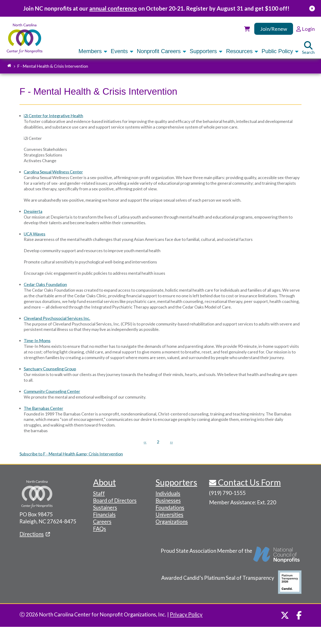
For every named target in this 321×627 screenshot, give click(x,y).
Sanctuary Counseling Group (50, 368)
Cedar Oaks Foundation (45, 284)
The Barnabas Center (43, 408)
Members (90, 51)
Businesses (168, 500)
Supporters (204, 51)
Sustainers (105, 507)
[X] (285, 615)
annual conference (113, 8)
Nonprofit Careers (159, 51)
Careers (102, 521)
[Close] (312, 8)
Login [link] (307, 29)
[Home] (24, 39)
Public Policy (278, 51)
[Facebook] (299, 615)
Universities (169, 514)
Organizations (172, 521)
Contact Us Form (248, 482)
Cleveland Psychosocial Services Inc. (57, 318)
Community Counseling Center (52, 391)
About (104, 482)
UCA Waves (34, 233)
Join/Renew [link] (273, 29)
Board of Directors (115, 500)
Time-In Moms (37, 340)
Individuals (168, 493)
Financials (104, 514)
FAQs (99, 528)
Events (120, 51)
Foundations (170, 507)
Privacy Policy (186, 614)
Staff (99, 493)
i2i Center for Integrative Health (53, 115)
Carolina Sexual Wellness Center (53, 171)
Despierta (33, 211)
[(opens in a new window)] (276, 557)
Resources (240, 51)
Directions (32, 534)
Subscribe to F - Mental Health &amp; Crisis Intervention (71, 453)
